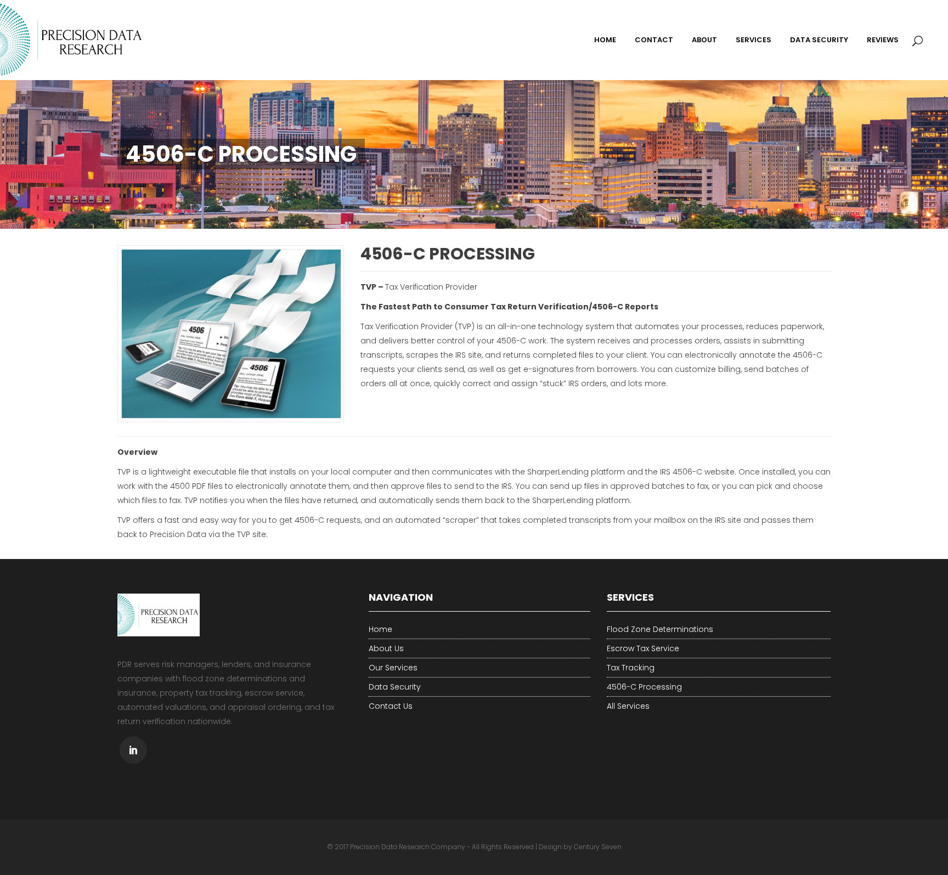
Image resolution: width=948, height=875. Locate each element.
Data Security (395, 686)
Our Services (393, 667)
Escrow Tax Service (643, 648)
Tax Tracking (630, 667)
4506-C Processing (644, 686)
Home (380, 629)
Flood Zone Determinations (660, 629)
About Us (386, 648)
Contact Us (391, 706)
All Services (628, 706)
